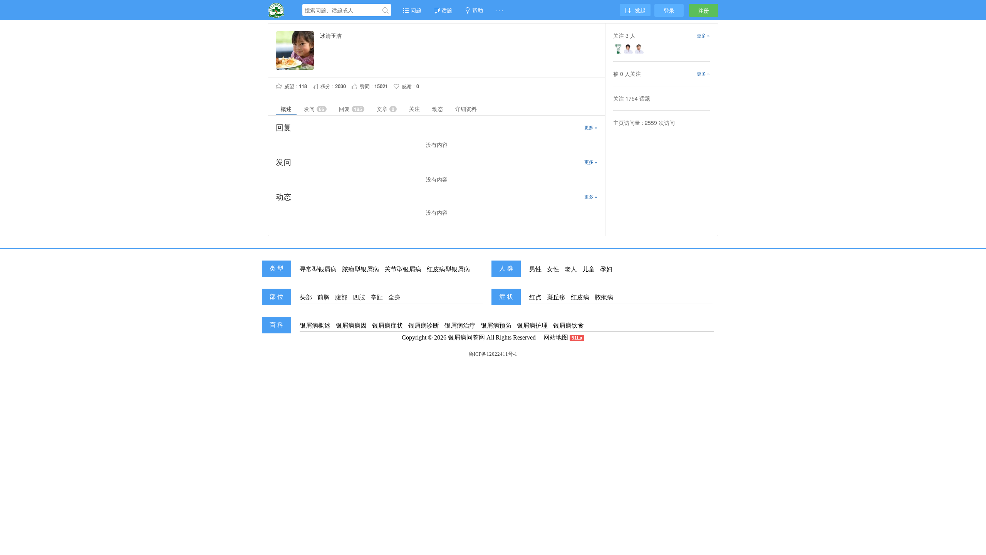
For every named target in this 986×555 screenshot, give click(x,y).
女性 (553, 269)
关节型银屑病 (402, 269)
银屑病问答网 (466, 337)
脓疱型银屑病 (360, 269)
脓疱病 (604, 297)
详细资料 (466, 109)
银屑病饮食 (568, 325)
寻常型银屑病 (318, 269)
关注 (414, 109)
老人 (571, 269)
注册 (703, 10)
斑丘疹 (556, 297)
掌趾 (377, 297)
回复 (350, 109)
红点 (535, 297)
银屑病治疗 (459, 325)
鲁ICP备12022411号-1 (493, 354)
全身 (394, 297)
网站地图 (555, 337)
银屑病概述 (315, 325)
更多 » (590, 127)
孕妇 (606, 269)
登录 (669, 10)
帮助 (477, 10)
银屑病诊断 (423, 325)
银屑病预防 (496, 325)
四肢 (359, 297)
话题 (446, 10)
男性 (535, 269)
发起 (640, 10)
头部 (306, 297)
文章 (385, 109)
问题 (415, 10)
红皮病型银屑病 (448, 269)
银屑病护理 (532, 325)
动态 (437, 109)
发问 (314, 109)
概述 (286, 109)
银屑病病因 (351, 325)
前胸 (323, 297)
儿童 (588, 269)
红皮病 (580, 297)
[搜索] (385, 10)
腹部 (341, 297)
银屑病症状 (387, 325)
